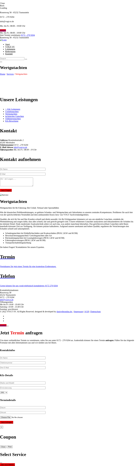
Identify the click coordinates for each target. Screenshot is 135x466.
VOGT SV (10, 47)
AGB (86, 311)
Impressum (78, 311)
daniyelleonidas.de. (65, 311)
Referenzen (10, 51)
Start (7, 44)
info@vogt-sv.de (20, 147)
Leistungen (10, 49)
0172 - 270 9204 (28, 35)
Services (10, 74)
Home (2, 74)
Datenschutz (95, 311)
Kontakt (9, 54)
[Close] (1, 462)
